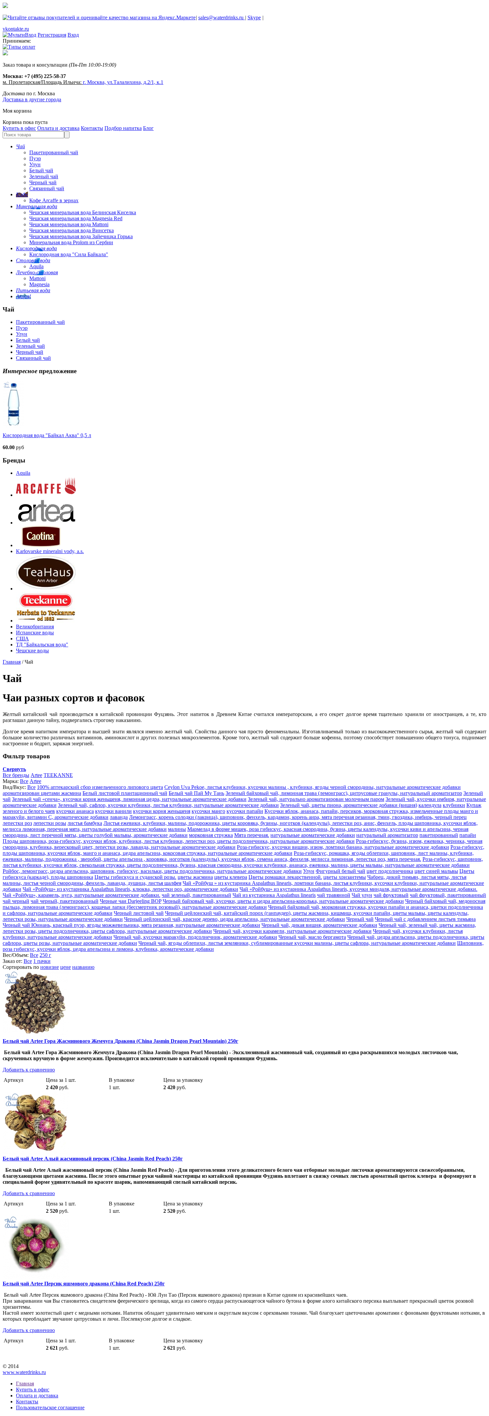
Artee (36, 775)
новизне (49, 967)
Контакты (92, 128)
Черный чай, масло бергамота (312, 937)
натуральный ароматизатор (387, 835)
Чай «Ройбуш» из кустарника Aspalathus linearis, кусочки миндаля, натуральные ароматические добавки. (358, 889)
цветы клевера (230, 877)
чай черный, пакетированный (64, 901)
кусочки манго (208, 811)
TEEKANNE (58, 775)
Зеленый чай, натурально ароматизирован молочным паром (316, 799)
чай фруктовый (391, 895)
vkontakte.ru (16, 29)
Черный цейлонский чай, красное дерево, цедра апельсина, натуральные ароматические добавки (234, 919)
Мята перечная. (251, 835)
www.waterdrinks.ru (24, 1372)
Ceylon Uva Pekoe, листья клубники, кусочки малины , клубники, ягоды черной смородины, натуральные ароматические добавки (312, 787)
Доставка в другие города (32, 99)
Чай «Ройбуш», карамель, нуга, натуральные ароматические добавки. (81, 895)
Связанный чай (46, 188)
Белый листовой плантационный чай (124, 793)
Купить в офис (19, 128)
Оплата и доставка (58, 128)
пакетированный (438, 835)
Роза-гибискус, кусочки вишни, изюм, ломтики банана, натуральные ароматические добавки (343, 847)
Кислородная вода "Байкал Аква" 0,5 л (47, 435)
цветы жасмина (195, 877)
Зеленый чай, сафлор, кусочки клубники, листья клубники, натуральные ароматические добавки (168, 805)
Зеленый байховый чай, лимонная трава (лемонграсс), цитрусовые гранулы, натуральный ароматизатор (344, 793)
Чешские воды (32, 650)
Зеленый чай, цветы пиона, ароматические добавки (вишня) (348, 805)
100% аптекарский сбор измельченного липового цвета (100, 787)
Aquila (36, 266)
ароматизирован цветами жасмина (42, 793)
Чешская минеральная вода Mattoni (68, 224)
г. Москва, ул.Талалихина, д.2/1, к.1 (123, 82)
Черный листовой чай (139, 913)
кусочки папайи (245, 811)
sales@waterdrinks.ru (221, 17)
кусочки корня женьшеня (161, 811)
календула (429, 805)
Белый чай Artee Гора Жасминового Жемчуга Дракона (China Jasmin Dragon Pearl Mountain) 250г (120, 1041)
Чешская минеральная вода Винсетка (71, 230)
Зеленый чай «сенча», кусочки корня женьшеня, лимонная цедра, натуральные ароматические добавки (129, 799)
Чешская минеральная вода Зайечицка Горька (81, 236)
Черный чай (43, 182)
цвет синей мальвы (436, 871)
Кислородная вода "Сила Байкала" (68, 254)
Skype (254, 17)
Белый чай (41, 170)
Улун (35, 164)
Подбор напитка (123, 128)
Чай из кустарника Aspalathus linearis (274, 895)
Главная (12, 662)
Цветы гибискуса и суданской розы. (135, 877)
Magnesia (39, 284)
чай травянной (333, 895)
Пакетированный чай (53, 152)
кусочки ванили (113, 811)
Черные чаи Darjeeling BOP (130, 901)
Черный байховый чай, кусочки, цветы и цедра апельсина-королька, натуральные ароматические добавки (283, 901)
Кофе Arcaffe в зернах (54, 200)
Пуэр (35, 158)
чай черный (16, 901)
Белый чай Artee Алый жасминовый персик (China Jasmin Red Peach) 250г (93, 1158)
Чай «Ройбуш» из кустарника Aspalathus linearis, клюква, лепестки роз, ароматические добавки (130, 889)
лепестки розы (49, 823)
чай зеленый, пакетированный (196, 895)
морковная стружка (211, 835)
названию (83, 967)
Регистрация (52, 35)
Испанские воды (35, 632)
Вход (73, 35)
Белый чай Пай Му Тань (196, 793)
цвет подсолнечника (390, 871)
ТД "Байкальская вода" (42, 644)
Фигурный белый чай (340, 871)
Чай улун (362, 895)
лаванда (119, 817)
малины (177, 829)
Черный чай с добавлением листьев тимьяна (425, 919)
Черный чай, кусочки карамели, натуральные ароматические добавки (292, 931)
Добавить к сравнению (29, 1069)
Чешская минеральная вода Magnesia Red (75, 218)
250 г (45, 955)
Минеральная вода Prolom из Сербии (71, 242)
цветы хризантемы (344, 877)
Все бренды (16, 775)
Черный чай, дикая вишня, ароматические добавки (319, 925)
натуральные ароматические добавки (312, 835)
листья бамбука (85, 823)
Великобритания (35, 626)
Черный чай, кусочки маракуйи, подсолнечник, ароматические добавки (195, 937)
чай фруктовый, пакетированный (448, 895)
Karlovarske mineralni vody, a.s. (50, 551)
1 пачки (42, 961)
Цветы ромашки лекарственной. (285, 877)
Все (24, 781)
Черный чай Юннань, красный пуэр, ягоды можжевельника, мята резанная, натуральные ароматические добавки (131, 925)
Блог (148, 128)
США (22, 638)
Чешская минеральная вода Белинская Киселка (82, 212)
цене (65, 967)
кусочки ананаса (75, 811)
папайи (467, 835)
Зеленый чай (43, 176)
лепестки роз (17, 823)
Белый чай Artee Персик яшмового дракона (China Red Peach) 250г (84, 1283)
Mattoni (37, 278)
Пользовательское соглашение (50, 1407)
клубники (454, 805)
